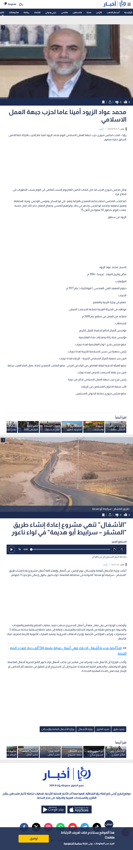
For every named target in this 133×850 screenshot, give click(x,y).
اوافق (34, 838)
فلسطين (77, 12)
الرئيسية (128, 12)
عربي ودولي (50, 12)
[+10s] (122, 549)
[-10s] (114, 549)
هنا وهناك (14, 12)
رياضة (26, 12)
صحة (89, 12)
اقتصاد (37, 12)
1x (19, 549)
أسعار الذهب (113, 12)
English (12, 4)
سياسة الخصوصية (73, 843)
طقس (64, 12)
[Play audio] (11, 549)
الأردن (99, 12)
